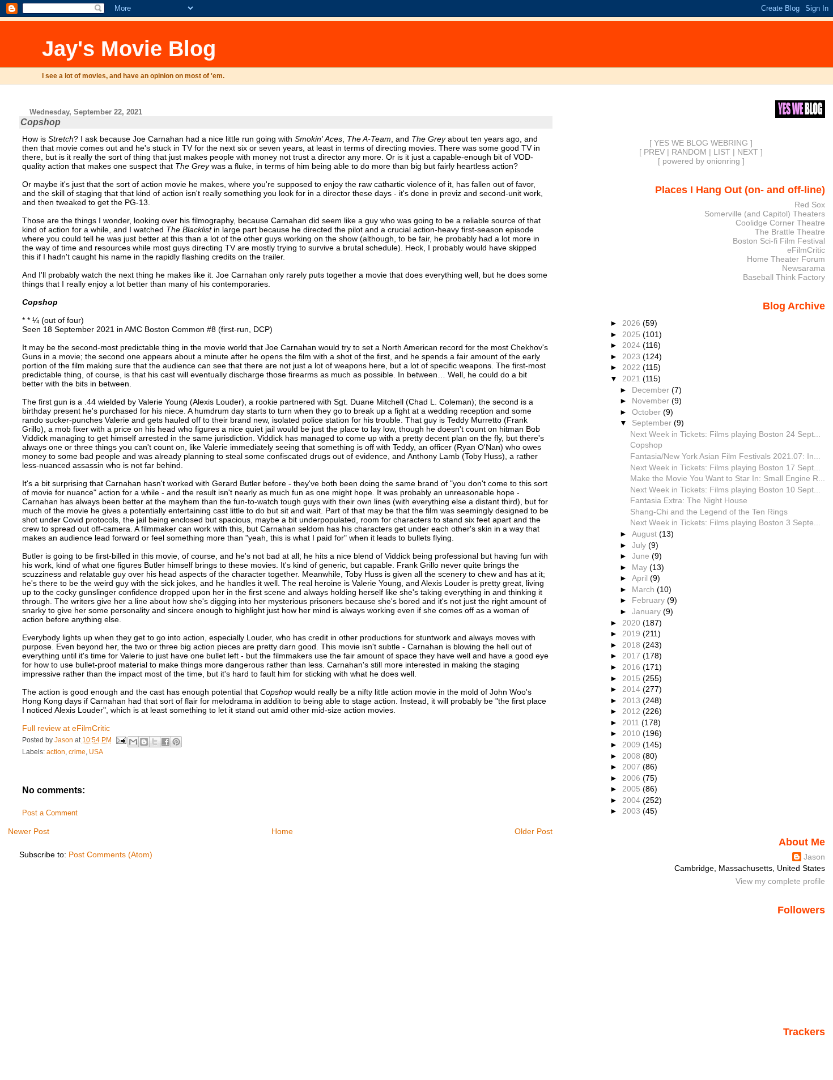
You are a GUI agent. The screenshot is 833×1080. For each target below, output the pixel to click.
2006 (632, 778)
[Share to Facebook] (165, 741)
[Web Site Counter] (805, 1047)
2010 (632, 733)
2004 (632, 800)
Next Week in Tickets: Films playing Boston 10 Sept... (725, 489)
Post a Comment (50, 813)
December (652, 389)
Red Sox (809, 204)
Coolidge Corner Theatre (780, 222)
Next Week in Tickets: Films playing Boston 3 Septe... (725, 522)
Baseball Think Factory (784, 277)
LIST (721, 151)
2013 (632, 700)
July (640, 545)
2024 (632, 345)
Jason (814, 856)
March (644, 589)
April (641, 577)
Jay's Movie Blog (129, 48)
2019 (632, 633)
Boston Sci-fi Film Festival (779, 240)
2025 (632, 334)
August (645, 533)
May (640, 567)
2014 (632, 689)
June (642, 555)
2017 (632, 655)
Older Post (533, 831)
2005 (632, 788)
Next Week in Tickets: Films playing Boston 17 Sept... (725, 467)
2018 (632, 644)
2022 (632, 367)
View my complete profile (780, 881)
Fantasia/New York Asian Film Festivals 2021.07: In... (725, 456)
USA (96, 752)
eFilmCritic (806, 249)
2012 (632, 711)
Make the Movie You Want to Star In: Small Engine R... (727, 478)
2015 (632, 678)
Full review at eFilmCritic (66, 728)
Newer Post (28, 831)
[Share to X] (154, 741)
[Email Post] (121, 740)
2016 (632, 666)
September (653, 422)
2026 (632, 323)
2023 (632, 356)
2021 (632, 378)
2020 (632, 622)
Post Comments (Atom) (110, 854)
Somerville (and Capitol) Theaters (764, 213)
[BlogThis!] (144, 741)
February (649, 600)
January (647, 611)
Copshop (646, 444)
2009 (632, 744)
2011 (631, 722)
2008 (632, 755)
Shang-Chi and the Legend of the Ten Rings (709, 511)
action (55, 752)
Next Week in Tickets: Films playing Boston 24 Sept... (725, 434)
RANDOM (689, 151)
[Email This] (133, 741)
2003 (632, 810)
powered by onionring (701, 160)
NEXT (747, 151)
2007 (632, 766)
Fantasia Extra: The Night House (688, 500)
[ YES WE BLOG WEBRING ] (701, 142)
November (652, 400)
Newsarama (803, 268)
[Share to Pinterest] (176, 741)
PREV (654, 151)
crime (77, 752)
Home (282, 831)
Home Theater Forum (786, 258)
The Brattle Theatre (790, 231)
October (647, 411)
